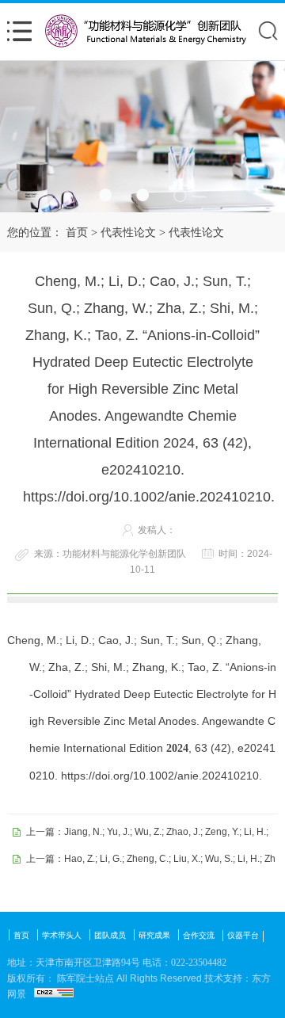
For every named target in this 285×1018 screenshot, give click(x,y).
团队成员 (110, 935)
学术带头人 (62, 935)
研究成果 (154, 935)
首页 (77, 232)
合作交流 (199, 935)
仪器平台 (243, 935)
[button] (105, 195)
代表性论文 (128, 232)
